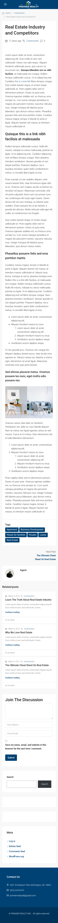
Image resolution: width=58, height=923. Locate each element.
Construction (32, 40)
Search (10, 777)
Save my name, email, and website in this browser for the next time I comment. (25, 747)
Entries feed (15, 846)
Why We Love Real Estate (18, 632)
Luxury (43, 534)
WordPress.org (16, 856)
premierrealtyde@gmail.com (23, 895)
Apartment (12, 529)
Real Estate (12, 540)
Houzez (32, 534)
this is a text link (22, 81)
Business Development (32, 529)
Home (8, 13)
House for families (16, 534)
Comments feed (17, 851)
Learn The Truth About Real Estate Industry (28, 599)
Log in (12, 841)
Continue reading (12, 612)
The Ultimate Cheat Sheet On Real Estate (27, 665)
